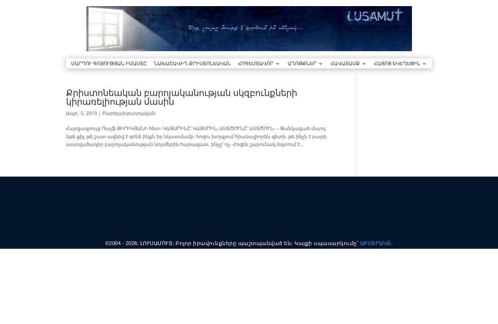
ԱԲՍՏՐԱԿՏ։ (376, 243)
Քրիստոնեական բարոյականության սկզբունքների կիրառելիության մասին (181, 96)
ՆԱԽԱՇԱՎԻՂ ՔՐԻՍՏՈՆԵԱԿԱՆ (192, 63)
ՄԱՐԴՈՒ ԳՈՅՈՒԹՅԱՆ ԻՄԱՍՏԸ (109, 63)
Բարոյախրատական (128, 113)
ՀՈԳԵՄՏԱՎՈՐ (255, 63)
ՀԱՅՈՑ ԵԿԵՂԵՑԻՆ (397, 63)
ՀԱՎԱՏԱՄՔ (345, 63)
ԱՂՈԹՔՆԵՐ (302, 63)
